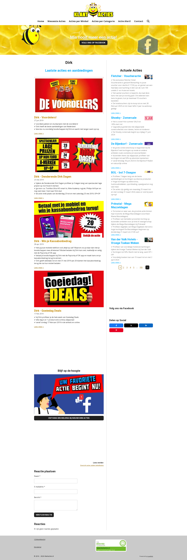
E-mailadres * (39, 487)
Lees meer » (39, 133)
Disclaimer (37, 547)
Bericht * (37, 497)
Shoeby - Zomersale (123, 117)
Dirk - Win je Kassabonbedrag (52, 241)
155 (141, 267)
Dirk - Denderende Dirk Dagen (52, 176)
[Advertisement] (69, 345)
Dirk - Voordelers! (45, 117)
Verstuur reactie (44, 515)
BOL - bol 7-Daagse (123, 172)
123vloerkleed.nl (39, 539)
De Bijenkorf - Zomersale (127, 143)
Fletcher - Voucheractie (126, 76)
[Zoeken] (148, 21)
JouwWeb (150, 556)
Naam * (37, 476)
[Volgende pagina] (147, 267)
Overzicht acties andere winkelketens (92, 465)
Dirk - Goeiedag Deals (47, 310)
